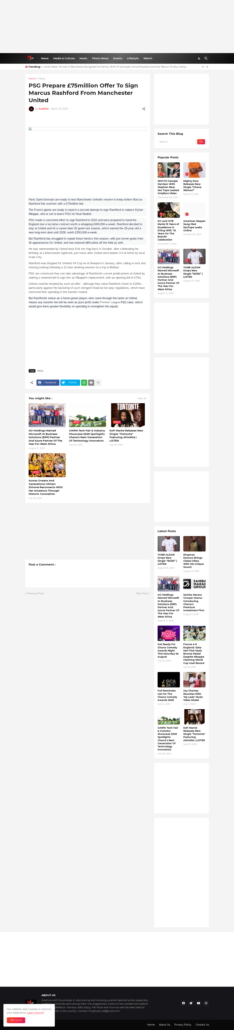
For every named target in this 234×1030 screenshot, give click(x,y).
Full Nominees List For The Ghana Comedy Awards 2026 (167, 695)
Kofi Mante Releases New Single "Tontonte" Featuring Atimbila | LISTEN (126, 435)
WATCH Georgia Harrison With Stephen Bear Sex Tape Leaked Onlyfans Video (168, 187)
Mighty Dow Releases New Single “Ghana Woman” (192, 185)
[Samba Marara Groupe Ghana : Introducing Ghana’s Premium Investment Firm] (194, 584)
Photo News (100, 58)
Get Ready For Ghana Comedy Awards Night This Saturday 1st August (168, 650)
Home (32, 78)
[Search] (206, 58)
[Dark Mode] (199, 58)
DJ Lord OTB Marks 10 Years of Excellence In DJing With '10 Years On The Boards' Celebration (168, 230)
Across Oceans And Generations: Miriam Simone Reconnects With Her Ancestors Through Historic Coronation (46, 487)
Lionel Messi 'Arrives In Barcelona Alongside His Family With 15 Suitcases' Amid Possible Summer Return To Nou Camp (114, 66)
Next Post (142, 593)
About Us (164, 1024)
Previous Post (35, 593)
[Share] (143, 109)
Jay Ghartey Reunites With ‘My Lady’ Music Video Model (193, 695)
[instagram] (206, 1003)
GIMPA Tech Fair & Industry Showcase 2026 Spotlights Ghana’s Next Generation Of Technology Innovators (87, 435)
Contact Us (202, 1024)
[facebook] (183, 1003)
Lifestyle (133, 58)
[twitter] (191, 1003)
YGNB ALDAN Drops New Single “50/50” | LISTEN (193, 272)
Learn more (34, 1012)
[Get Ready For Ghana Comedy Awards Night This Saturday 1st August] (169, 633)
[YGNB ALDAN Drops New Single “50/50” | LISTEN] (169, 543)
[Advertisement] (117, 27)
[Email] (91, 383)
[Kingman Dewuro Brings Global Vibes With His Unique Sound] (194, 543)
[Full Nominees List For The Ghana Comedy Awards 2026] (169, 679)
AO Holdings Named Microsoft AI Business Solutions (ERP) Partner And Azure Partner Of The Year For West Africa (45, 437)
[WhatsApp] (84, 383)
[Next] (207, 66)
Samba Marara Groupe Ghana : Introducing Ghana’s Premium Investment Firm (193, 602)
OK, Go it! (16, 1020)
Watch (147, 58)
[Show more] (98, 383)
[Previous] (203, 66)
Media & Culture (64, 58)
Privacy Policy (182, 1024)
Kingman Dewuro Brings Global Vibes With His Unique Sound (193, 561)
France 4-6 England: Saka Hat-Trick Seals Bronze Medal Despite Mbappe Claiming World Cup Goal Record (193, 653)
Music (83, 58)
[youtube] (198, 1003)
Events (117, 58)
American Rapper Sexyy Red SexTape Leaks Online (194, 225)
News (44, 58)
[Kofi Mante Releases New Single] (194, 717)
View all (141, 398)
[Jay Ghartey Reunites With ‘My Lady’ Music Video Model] (194, 679)
